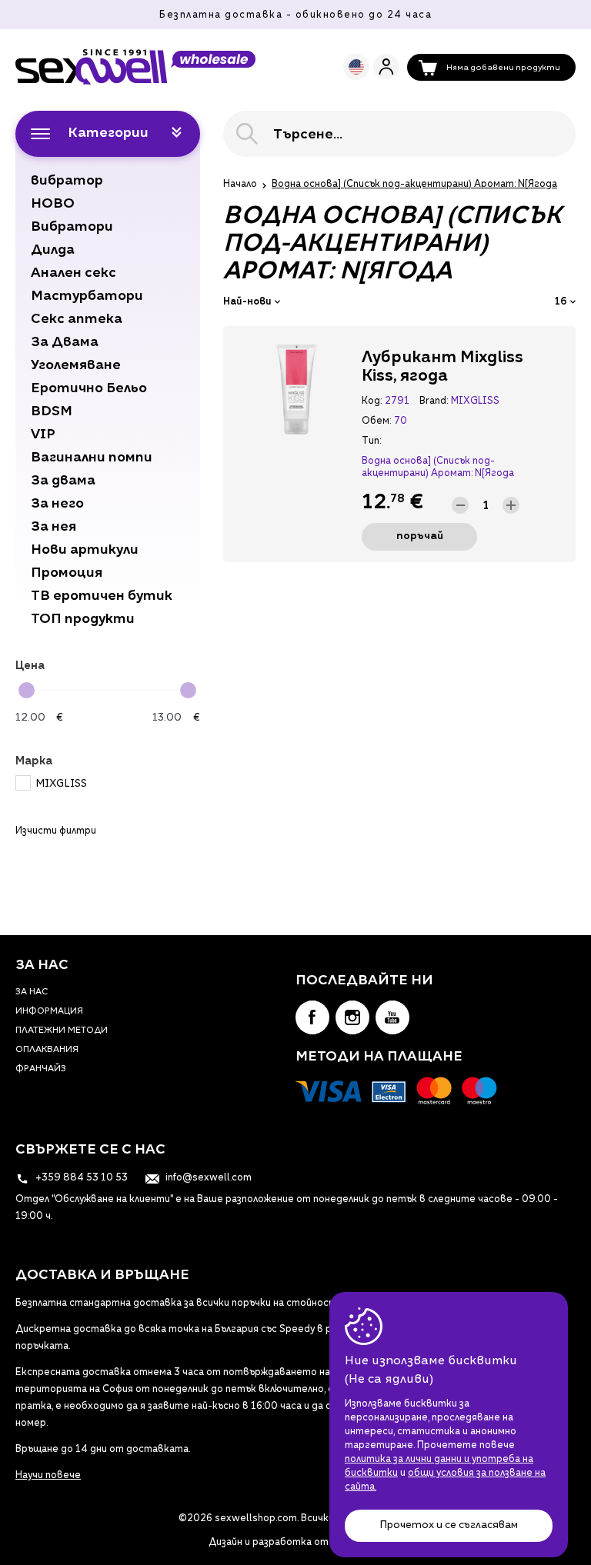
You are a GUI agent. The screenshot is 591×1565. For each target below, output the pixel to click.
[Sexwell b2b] (135, 67)
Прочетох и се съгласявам (448, 1525)
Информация (49, 1011)
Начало (240, 184)
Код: (372, 401)
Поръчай (419, 536)
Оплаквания (46, 1050)
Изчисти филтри (55, 831)
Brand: (433, 401)
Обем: (376, 421)
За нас (31, 992)
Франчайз (40, 1069)
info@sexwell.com (207, 1178)
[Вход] (386, 66)
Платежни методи (61, 1031)
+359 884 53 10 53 (80, 1178)
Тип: (371, 441)
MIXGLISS (61, 784)
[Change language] (356, 67)
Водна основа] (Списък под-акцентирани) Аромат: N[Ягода (438, 467)
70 (400, 421)
